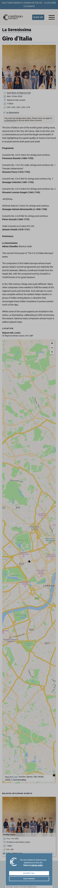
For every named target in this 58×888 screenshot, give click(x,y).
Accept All (29, 873)
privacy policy (37, 865)
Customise (29, 879)
